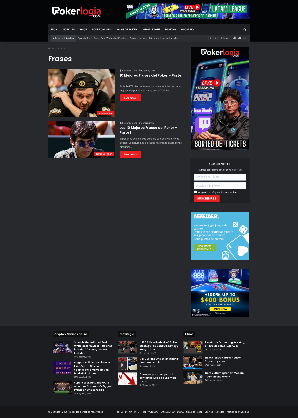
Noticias (69, 29)
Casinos (209, 411)
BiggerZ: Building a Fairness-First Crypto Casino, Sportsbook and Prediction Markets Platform (92, 368)
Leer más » (130, 97)
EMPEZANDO (168, 411)
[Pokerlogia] (76, 12)
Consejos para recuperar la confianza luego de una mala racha (158, 377)
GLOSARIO (187, 29)
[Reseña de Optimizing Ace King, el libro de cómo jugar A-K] (192, 347)
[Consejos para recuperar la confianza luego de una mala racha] (127, 378)
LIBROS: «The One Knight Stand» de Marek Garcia (159, 360)
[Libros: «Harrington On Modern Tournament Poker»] (192, 377)
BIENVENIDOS (150, 411)
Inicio (54, 29)
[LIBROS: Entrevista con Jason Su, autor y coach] (192, 362)
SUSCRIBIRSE (206, 198)
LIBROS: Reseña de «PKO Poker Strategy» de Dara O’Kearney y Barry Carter (159, 346)
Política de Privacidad (237, 411)
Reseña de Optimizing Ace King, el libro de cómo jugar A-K (225, 344)
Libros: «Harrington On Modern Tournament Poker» (224, 374)
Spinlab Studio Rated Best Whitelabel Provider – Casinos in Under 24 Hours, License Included (93, 348)
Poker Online (101, 29)
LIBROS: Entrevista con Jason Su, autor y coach (223, 359)
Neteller (219, 411)
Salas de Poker (126, 29)
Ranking (170, 29)
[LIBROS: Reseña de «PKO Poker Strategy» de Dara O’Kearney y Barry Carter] (127, 347)
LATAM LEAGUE (151, 29)
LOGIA (180, 411)
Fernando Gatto (129, 70)
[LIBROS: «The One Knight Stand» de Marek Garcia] (127, 363)
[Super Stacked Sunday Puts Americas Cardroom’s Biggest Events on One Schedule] (62, 387)
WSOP (83, 29)
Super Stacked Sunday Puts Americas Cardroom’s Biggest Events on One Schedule (93, 386)
